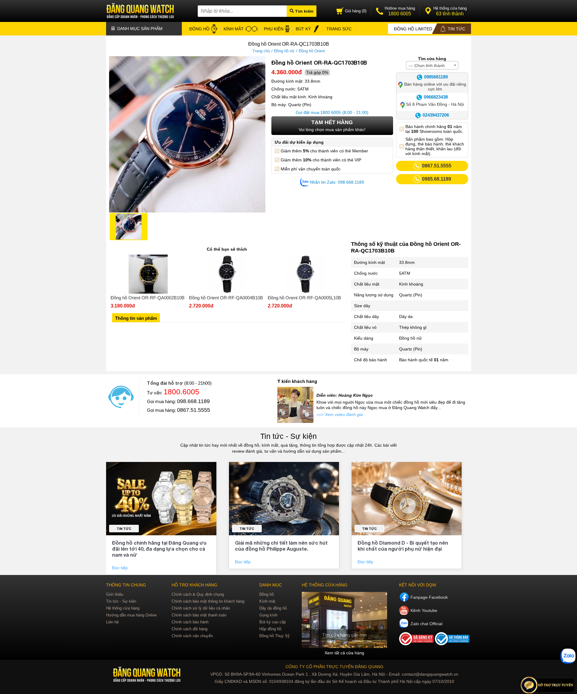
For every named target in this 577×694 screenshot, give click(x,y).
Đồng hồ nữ (284, 51)
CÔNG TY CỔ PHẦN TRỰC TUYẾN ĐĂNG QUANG (334, 666)
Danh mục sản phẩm (139, 28)
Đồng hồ (266, 594)
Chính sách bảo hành (190, 622)
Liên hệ (112, 622)
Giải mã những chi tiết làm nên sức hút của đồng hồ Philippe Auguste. (281, 546)
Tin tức (124, 528)
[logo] (147, 674)
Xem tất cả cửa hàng (344, 652)
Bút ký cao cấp (272, 622)
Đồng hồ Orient (312, 51)
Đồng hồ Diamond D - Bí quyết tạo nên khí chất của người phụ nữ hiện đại (403, 546)
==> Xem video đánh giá (339, 414)
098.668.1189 (193, 401)
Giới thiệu (114, 594)
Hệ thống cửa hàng (122, 608)
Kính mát (267, 601)
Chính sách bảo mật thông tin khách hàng (208, 601)
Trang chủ (261, 51)
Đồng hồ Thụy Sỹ (274, 636)
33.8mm (407, 262)
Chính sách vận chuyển (192, 636)
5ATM (404, 273)
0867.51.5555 (193, 410)
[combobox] (432, 65)
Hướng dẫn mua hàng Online (131, 615)
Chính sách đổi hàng (189, 629)
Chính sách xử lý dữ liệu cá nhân (201, 608)
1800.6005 (330, 112)
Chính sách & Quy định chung (198, 594)
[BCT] (417, 643)
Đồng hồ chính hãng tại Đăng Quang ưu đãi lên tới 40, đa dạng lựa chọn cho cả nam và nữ (159, 549)
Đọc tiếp (120, 567)
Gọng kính (268, 615)
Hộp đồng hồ (270, 629)
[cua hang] (344, 620)
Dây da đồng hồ (273, 608)
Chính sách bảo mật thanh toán (199, 615)
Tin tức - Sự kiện (288, 436)
